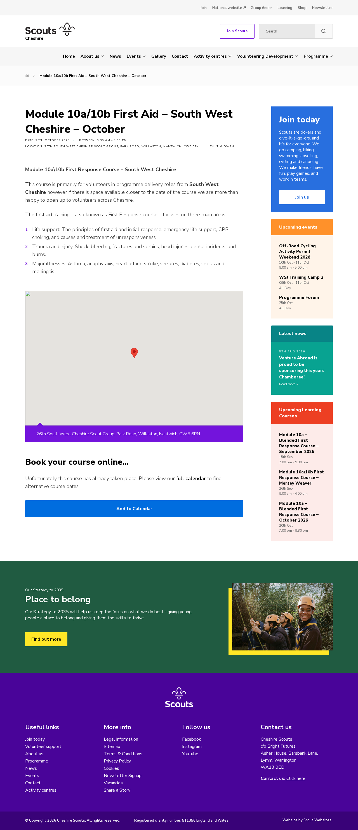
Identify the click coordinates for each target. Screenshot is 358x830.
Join (204, 7)
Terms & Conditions (123, 754)
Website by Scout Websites (306, 820)
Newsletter (322, 7)
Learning (285, 7)
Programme (316, 56)
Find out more (46, 639)
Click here (295, 778)
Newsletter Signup (123, 776)
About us (90, 56)
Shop (302, 7)
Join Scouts (237, 31)
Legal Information (121, 739)
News (115, 56)
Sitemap (112, 746)
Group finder (261, 7)
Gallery (158, 56)
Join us (302, 197)
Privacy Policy (117, 761)
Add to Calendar (134, 509)
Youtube (190, 754)
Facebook (191, 739)
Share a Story (117, 790)
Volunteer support (43, 746)
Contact (180, 56)
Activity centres (210, 56)
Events (134, 56)
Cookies (111, 768)
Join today (35, 739)
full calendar (191, 478)
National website (227, 7)
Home (69, 56)
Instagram (192, 746)
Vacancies (113, 783)
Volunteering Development (265, 56)
